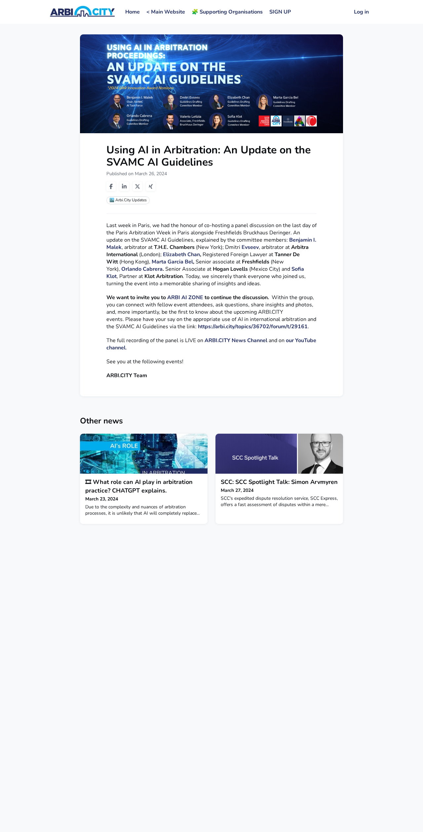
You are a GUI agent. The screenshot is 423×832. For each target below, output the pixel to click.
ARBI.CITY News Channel (236, 340)
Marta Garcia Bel (172, 261)
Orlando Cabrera (142, 269)
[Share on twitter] (137, 186)
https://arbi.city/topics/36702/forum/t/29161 (253, 326)
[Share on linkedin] (124, 186)
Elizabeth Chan (181, 254)
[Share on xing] (150, 186)
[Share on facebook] (111, 186)
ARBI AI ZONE (185, 297)
